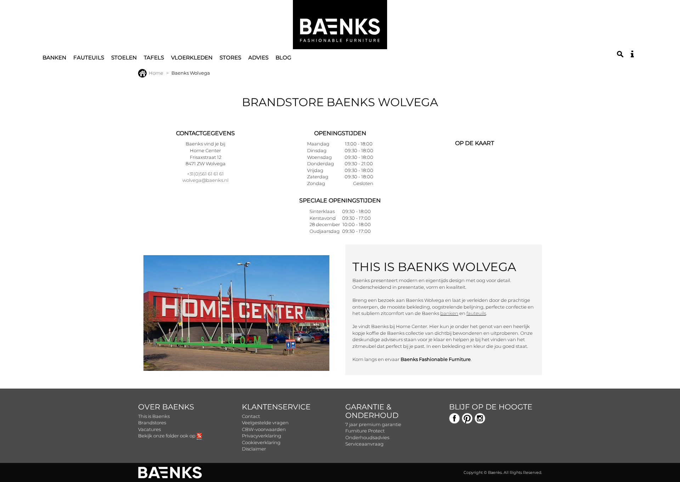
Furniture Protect (365, 431)
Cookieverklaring (261, 442)
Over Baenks (166, 406)
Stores (230, 57)
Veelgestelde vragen (265, 422)
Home (156, 73)
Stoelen (124, 57)
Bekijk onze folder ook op (167, 435)
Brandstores (152, 422)
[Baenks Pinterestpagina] (467, 417)
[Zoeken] (620, 54)
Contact (251, 416)
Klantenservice (276, 406)
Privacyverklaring (261, 435)
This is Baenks (154, 416)
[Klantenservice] (632, 54)
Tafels (154, 57)
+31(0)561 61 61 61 (205, 174)
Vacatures (149, 429)
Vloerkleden (191, 57)
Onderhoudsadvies (367, 437)
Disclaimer (254, 449)
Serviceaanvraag (364, 444)
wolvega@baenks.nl (205, 180)
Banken (54, 57)
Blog (283, 57)
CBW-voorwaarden (264, 429)
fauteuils (476, 313)
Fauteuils (88, 57)
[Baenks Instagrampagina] (480, 417)
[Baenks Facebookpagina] (454, 417)
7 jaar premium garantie (373, 424)
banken (449, 313)
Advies (258, 57)
